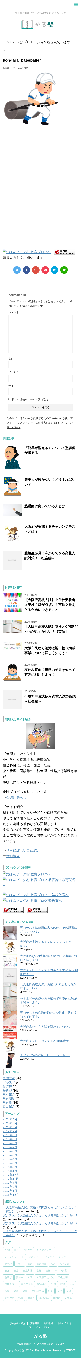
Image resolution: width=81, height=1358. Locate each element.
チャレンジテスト (14, 1257)
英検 (59, 1291)
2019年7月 (10, 1131)
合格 (39, 1270)
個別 (30, 1263)
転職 (20, 1297)
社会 (50, 1291)
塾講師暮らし (16, 797)
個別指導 (41, 1263)
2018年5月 (10, 1155)
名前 (11, 358)
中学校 (8, 1263)
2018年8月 (10, 1143)
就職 (62, 1284)
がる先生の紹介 (17, 1323)
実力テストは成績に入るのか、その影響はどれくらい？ (40, 1215)
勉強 (16, 1270)
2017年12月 (11, 1175)
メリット (63, 1257)
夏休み (19, 1277)
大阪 (30, 1277)
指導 (7, 1291)
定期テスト (11, 1284)
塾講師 (7, 1086)
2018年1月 (10, 1171)
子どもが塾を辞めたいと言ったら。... (45, 1055)
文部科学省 (38, 1291)
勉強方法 (9, 1078)
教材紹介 (9, 1094)
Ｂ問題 (56, 1297)
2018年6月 (10, 1151)
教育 (25, 1291)
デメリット (34, 1257)
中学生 (19, 1263)
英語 (68, 1291)
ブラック (49, 1257)
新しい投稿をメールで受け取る (30, 399)
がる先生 (27, 1250)
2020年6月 (10, 1127)
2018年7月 (10, 1147)
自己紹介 (9, 1106)
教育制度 (9, 1098)
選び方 (31, 1297)
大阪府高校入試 (45, 1277)
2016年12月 (11, 1194)
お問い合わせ (64, 1323)
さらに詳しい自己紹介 (23, 850)
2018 (7, 1250)
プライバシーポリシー (40, 1327)
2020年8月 (10, 1123)
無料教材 (48, 1323)
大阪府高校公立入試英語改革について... (46, 1026)
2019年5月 (10, 1135)
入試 (52, 1263)
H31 (16, 1250)
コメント (13, 312)
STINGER (71, 1350)
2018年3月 (10, 1163)
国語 (48, 1270)
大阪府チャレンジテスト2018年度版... (45, 1041)
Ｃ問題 (68, 1297)
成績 (71, 1284)
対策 (53, 1284)
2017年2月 (10, 1186)
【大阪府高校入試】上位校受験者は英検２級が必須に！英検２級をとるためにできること (49, 605)
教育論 (7, 1102)
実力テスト (27, 1284)
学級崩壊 (63, 1277)
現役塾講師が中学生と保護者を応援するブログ (40, 1343)
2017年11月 (11, 1178)
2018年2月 (10, 1167)
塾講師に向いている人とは (44, 506)
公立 (7, 1270)
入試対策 (10, 1082)
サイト (12, 385)
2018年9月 (10, 1139)
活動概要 (13, 856)
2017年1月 (10, 1190)
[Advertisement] (33, 162)
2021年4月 (10, 1119)
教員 (16, 1291)
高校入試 (44, 1297)
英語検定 (9, 1297)
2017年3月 (10, 1182)
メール (13, 372)
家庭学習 (42, 1284)
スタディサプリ (44, 1250)
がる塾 (40, 1336)
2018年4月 (10, 1159)
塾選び (7, 1090)
